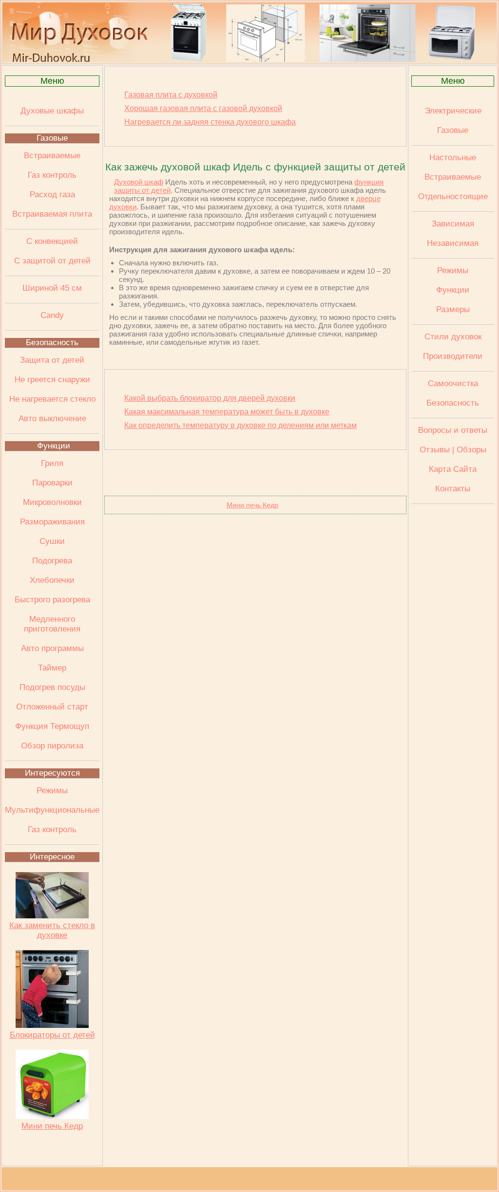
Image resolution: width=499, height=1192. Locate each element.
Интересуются (52, 773)
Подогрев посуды (52, 687)
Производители (452, 356)
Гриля (52, 463)
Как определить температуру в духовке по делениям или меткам (240, 425)
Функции (53, 445)
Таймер (52, 667)
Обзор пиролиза (52, 745)
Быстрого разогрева (52, 599)
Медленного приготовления (52, 624)
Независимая (453, 243)
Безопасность (52, 342)
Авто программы (52, 648)
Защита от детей (52, 360)
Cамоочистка (453, 383)
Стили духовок (452, 336)
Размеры (453, 309)
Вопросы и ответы (452, 430)
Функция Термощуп (52, 726)
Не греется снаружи (52, 379)
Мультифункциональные (52, 810)
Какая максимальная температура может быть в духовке (226, 412)
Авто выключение (52, 418)
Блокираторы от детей (52, 1035)
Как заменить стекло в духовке (52, 930)
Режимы (52, 790)
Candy (52, 315)
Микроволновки (52, 502)
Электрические (452, 110)
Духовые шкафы (52, 110)
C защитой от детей (52, 260)
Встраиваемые (52, 155)
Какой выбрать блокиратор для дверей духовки (209, 398)
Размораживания (52, 521)
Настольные (452, 157)
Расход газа (52, 194)
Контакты (452, 488)
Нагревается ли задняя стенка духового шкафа (210, 122)
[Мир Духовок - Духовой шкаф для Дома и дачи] (249, 59)
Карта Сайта (453, 469)
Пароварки (52, 482)
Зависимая (453, 223)
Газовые (52, 138)
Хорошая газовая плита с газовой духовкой (203, 108)
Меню (52, 81)
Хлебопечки (52, 580)
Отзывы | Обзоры (453, 449)
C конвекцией (52, 241)
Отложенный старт (52, 706)
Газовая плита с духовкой (170, 95)
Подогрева (52, 560)
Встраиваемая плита (52, 214)
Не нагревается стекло (52, 399)
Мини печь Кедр (52, 1126)
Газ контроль (52, 175)
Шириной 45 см (52, 288)
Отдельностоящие (453, 196)
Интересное (52, 856)
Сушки (52, 541)
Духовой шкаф (138, 182)
